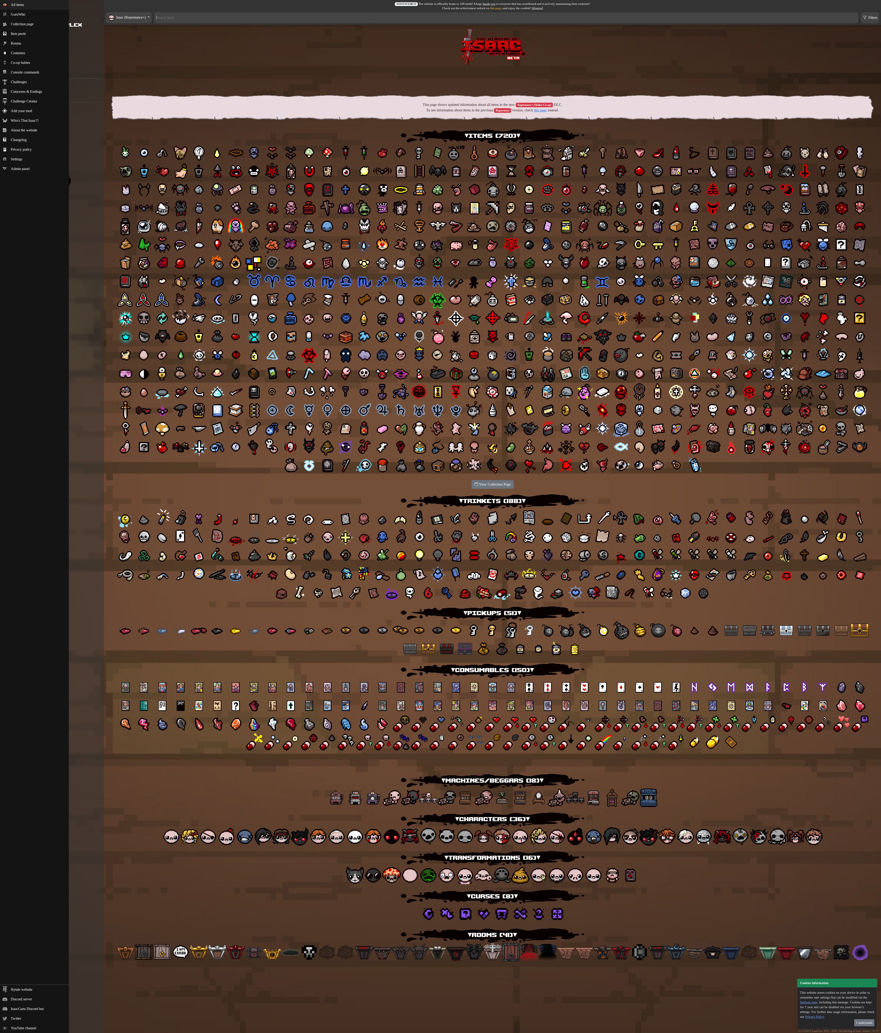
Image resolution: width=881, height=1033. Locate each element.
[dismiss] (537, 8)
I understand (864, 1023)
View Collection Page (494, 484)
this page (496, 8)
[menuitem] (34, 5)
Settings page (808, 1002)
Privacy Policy (814, 1017)
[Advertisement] (492, 79)
